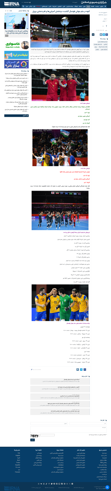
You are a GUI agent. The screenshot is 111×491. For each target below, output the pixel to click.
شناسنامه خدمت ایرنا (102, 467)
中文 (19, 453)
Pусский (18, 467)
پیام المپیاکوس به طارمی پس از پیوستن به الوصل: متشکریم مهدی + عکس (16, 94)
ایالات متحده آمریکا (103, 47)
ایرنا (94, 2)
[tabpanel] (16, 25)
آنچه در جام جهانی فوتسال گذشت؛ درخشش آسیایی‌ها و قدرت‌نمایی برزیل (61, 11)
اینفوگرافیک (60, 465)
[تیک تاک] (46, 484)
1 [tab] (10, 10)
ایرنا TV (38, 6)
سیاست (97, 6)
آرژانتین (105, 44)
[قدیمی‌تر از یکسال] (85, 381)
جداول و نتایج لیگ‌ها (58, 467)
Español (17, 465)
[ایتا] (57, 484)
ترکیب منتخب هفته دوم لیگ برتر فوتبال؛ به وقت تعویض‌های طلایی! (16, 103)
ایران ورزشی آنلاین (37, 465)
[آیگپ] (59, 484)
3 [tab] (7, 10)
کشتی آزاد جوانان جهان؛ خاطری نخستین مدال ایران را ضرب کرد (16, 110)
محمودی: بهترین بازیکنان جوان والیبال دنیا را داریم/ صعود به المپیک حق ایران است (16, 74)
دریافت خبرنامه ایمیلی (102, 477)
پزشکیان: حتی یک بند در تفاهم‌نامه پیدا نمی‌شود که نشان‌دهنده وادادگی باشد (16, 32)
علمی (64, 6)
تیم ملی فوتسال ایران (102, 42)
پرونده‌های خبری (81, 453)
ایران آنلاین (39, 460)
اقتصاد (92, 6)
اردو (19, 470)
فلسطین (59, 6)
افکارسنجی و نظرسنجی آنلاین (56, 453)
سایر (27, 6)
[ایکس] (70, 484)
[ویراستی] (52, 484)
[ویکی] (41, 484)
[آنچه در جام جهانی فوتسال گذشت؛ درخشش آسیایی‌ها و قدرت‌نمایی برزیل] (60, 31)
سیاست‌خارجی (69, 6)
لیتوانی (97, 49)
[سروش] (54, 484)
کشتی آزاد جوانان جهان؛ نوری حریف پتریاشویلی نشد (15, 90)
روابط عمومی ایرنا (103, 465)
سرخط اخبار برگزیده (80, 456)
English (18, 456)
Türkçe (18, 463)
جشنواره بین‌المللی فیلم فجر (57, 458)
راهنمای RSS (103, 463)
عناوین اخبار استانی (80, 460)
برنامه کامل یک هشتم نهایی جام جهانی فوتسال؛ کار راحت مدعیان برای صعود (63, 403)
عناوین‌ (101, 6)
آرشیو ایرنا (104, 458)
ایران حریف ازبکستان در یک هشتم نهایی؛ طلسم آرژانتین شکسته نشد (65, 411)
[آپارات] (64, 484)
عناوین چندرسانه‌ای (80, 467)
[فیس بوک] (49, 484)
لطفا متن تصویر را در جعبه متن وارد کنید (98, 435)
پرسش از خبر (60, 463)
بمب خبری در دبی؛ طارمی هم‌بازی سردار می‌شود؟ (16, 78)
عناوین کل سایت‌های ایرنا (79, 458)
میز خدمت (104, 474)
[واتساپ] (39, 484)
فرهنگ (76, 6)
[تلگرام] (72, 484)
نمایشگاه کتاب (60, 460)
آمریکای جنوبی (104, 49)
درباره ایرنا (104, 453)
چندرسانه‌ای (44, 6)
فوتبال (104, 21)
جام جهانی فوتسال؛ (75, 394)
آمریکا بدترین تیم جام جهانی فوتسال (71, 379)
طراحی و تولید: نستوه (100, 488)
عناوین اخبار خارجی (80, 463)
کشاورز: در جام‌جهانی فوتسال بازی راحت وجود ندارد (68, 387)
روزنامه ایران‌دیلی (38, 463)
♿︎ (107, 487)
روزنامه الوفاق (39, 458)
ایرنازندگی (39, 453)
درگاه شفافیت (103, 470)
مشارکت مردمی (103, 472)
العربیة (18, 458)
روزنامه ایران (39, 456)
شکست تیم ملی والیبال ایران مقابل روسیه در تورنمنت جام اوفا (17, 98)
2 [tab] (9, 10)
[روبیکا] (67, 484)
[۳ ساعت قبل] (16, 21)
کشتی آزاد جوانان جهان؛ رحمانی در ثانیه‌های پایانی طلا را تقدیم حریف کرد (16, 86)
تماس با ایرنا (104, 456)
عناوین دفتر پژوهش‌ (80, 465)
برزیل (96, 47)
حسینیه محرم (60, 470)
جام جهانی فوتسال (98, 44)
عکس (50, 6)
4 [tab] (5, 10)
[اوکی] (44, 484)
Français (17, 472)
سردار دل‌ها (60, 456)
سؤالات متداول (103, 460)
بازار (34, 6)
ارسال (32, 440)
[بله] (62, 484)
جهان (84, 6)
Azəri (18, 460)
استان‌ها (54, 6)
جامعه (80, 6)
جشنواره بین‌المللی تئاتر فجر (57, 472)
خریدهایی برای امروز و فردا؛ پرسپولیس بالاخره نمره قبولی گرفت (16, 82)
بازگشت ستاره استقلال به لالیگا (20, 107)
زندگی (30, 6)
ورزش (88, 6)
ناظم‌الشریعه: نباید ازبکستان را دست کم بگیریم (69, 396)
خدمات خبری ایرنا (103, 479)
